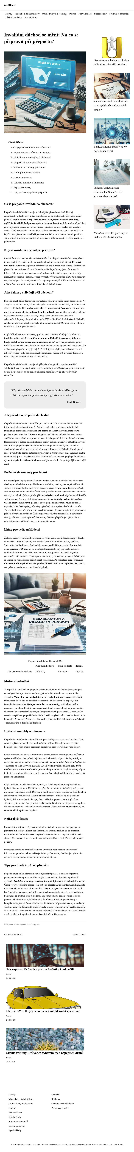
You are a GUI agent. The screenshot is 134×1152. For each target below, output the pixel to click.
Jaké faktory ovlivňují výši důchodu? (32, 157)
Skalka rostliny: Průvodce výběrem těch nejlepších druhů (44, 1053)
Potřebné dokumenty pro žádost (29, 167)
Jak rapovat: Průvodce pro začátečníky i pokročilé (40, 969)
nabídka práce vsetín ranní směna (34, 754)
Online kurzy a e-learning (54, 13)
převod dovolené (57, 212)
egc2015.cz (9, 5)
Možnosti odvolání (22, 177)
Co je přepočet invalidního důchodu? (32, 147)
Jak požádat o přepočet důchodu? (30, 162)
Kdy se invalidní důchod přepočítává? (32, 152)
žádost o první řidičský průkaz (29, 334)
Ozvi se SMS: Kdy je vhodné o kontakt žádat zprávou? (43, 1011)
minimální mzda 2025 (58, 304)
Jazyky (8, 13)
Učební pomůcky (13, 17)
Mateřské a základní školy (27, 13)
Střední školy (100, 13)
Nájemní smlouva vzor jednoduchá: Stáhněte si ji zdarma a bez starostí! (108, 192)
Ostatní (72, 13)
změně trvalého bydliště (32, 784)
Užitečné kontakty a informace (28, 182)
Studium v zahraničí (119, 13)
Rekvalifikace (85, 13)
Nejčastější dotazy (22, 187)
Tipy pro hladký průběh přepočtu (30, 192)
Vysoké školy (30, 17)
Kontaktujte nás (33, 924)
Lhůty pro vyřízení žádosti (26, 172)
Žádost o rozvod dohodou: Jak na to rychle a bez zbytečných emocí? (111, 105)
